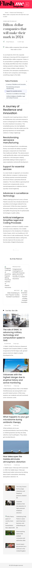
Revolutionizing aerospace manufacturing (13, 87)
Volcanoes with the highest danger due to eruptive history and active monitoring (14, 378)
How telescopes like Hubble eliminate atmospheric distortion (14, 459)
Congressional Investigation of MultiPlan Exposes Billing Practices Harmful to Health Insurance (19, 272)
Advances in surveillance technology (15, 93)
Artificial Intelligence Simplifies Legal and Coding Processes (15, 97)
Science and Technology (10, 21)
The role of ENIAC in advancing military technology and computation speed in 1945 (14, 335)
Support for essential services (14, 91)
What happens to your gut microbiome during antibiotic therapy (16, 419)
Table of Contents (11, 81)
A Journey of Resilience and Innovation (16, 84)
